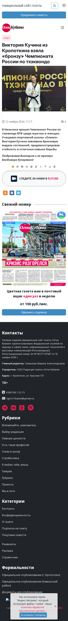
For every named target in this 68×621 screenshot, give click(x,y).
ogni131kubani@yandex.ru (20, 398)
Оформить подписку (34, 312)
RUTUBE (53, 178)
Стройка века (10, 458)
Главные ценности (13, 438)
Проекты (8, 484)
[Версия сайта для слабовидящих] (64, 6)
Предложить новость (34, 15)
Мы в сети (8, 491)
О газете (7, 522)
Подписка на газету (14, 528)
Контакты (8, 508)
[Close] (55, 606)
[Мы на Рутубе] (32, 409)
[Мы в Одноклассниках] (23, 409)
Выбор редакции (13, 432)
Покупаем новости (14, 535)
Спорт (6, 37)
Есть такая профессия (15, 445)
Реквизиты (9, 544)
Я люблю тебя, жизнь (15, 464)
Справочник (10, 557)
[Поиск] (54, 6)
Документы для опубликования (22, 592)
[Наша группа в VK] (15, 409)
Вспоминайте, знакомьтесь (19, 425)
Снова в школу (11, 451)
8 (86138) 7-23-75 (15, 392)
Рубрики (7, 478)
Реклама (7, 551)
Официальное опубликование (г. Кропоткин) (31, 575)
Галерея (7, 471)
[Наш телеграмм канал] (6, 409)
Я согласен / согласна (33, 615)
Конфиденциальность (16, 515)
